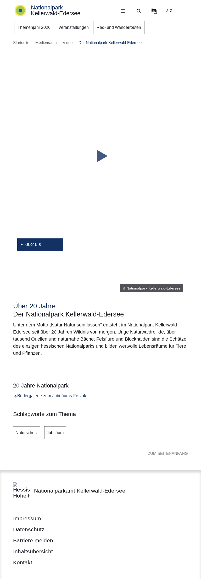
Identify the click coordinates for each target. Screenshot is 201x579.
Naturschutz (26, 432)
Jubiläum (55, 432)
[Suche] (138, 11)
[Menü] (123, 11)
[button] (100, 156)
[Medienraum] (154, 11)
